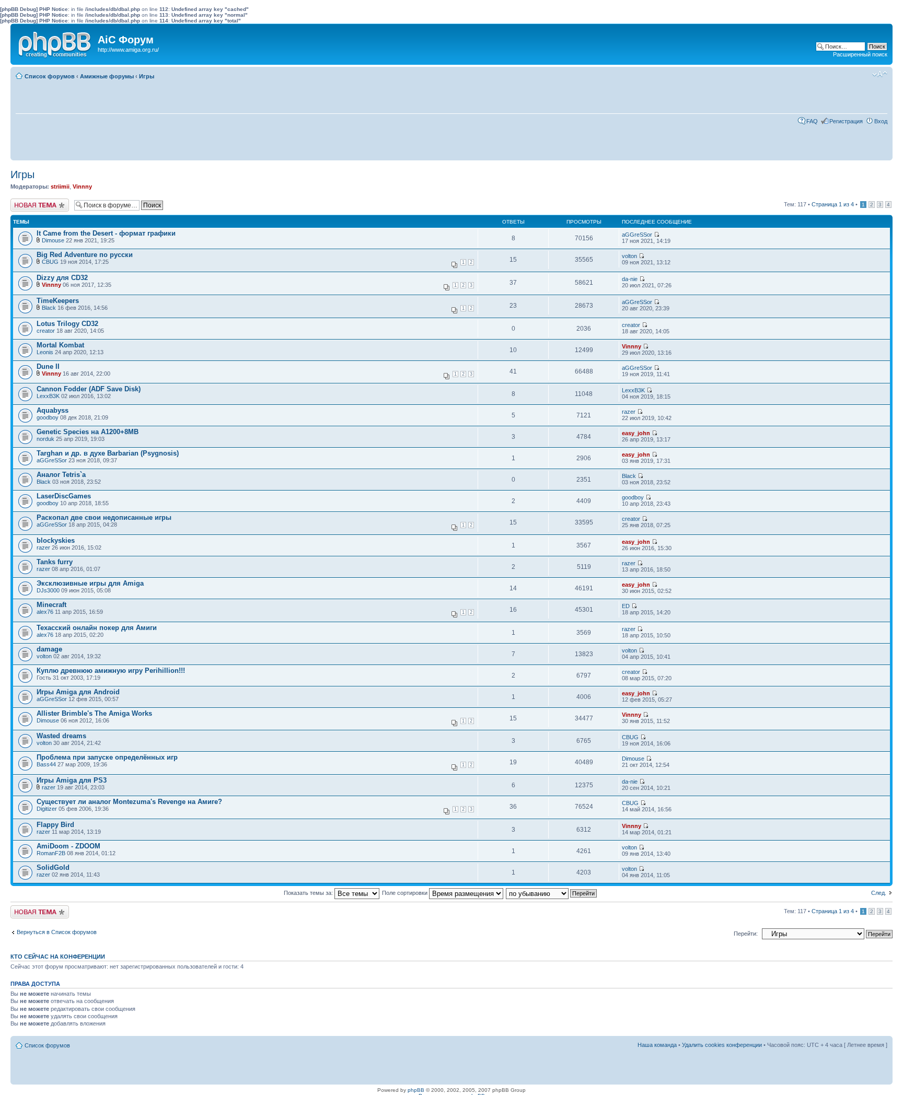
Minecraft (51, 605)
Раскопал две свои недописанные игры (104, 517)
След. (878, 893)
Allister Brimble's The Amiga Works (94, 713)
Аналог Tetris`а (61, 475)
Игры (146, 76)
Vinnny (82, 186)
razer (628, 412)
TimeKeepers (58, 301)
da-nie (630, 279)
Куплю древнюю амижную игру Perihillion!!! (111, 670)
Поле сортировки (405, 893)
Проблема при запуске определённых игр (107, 757)
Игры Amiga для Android (78, 692)
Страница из (833, 204)
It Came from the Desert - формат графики (106, 233)
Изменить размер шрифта (879, 74)
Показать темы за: (309, 893)
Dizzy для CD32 (62, 278)
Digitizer (47, 809)
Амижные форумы (107, 76)
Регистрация (846, 121)
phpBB (416, 1090)
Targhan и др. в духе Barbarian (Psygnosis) (108, 453)
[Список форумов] (55, 42)
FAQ (812, 121)
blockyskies (56, 540)
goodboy (48, 417)
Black (49, 308)
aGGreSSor (637, 234)
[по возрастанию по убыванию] (552, 893)
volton (629, 256)
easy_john (636, 433)
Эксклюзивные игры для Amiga (90, 583)
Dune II (48, 366)
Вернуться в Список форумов (57, 932)
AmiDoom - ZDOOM (68, 846)
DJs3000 (48, 590)
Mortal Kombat (60, 345)
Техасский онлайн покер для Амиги (97, 628)
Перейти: (746, 933)
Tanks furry (55, 562)
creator (46, 331)
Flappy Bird (55, 825)
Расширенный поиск (860, 54)
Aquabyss (52, 410)
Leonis (45, 352)
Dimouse (53, 240)
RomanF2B (51, 853)
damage (49, 649)
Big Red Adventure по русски (85, 255)
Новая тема (26, 202)
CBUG (50, 262)
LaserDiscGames (64, 496)
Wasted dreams (61, 736)
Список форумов (50, 76)
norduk (45, 439)
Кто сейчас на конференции (57, 956)
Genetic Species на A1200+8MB (87, 432)
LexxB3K (48, 396)
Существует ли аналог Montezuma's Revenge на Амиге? (129, 802)
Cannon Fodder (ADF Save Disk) (89, 389)
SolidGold (53, 867)
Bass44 (46, 764)
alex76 (45, 612)
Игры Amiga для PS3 (72, 780)
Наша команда (657, 1045)
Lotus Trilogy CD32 (67, 324)
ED (626, 606)
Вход (880, 121)
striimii (60, 186)
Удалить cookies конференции (722, 1045)
